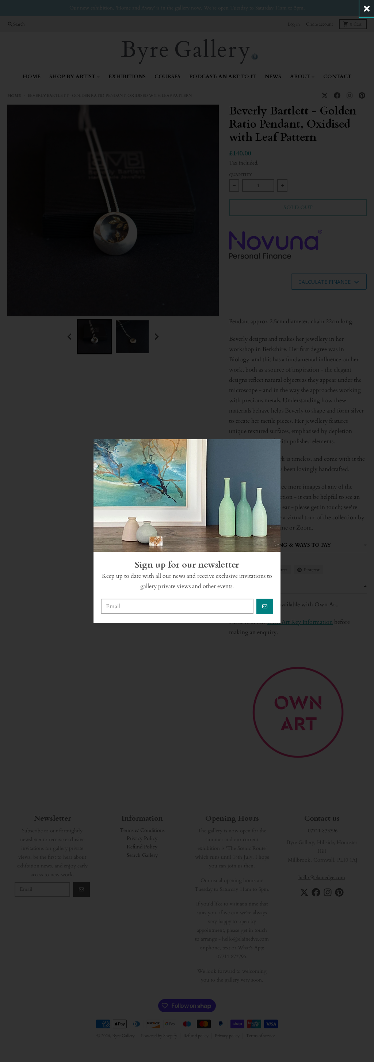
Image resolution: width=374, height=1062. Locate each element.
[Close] (366, 8)
